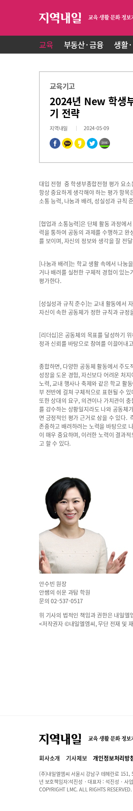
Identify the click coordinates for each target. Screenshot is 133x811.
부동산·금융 (84, 44)
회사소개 (49, 758)
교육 (46, 44)
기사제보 (76, 758)
